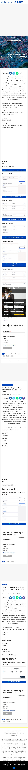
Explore (21, 353)
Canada (6, 340)
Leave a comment (14, 361)
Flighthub (11, 757)
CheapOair (6, 758)
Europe (6, 342)
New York (9, 40)
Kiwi (15, 758)
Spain (12, 355)
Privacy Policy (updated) (10, 733)
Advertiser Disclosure (16, 731)
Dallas (19, 40)
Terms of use (20, 733)
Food (4, 355)
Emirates (16, 760)
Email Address (7, 331)
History (7, 355)
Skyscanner (23, 757)
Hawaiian (23, 760)
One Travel (18, 758)
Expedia (19, 757)
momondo (15, 757)
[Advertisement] (14, 20)
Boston (14, 40)
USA (5, 338)
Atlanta (4, 384)
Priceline (7, 757)
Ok (14, 767)
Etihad (19, 760)
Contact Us (14, 735)
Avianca (12, 760)
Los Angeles (10, 384)
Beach (12, 353)
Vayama (22, 758)
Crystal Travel (11, 758)
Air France (9, 760)
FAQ (8, 731)
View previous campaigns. (9, 345)
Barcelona (8, 353)
